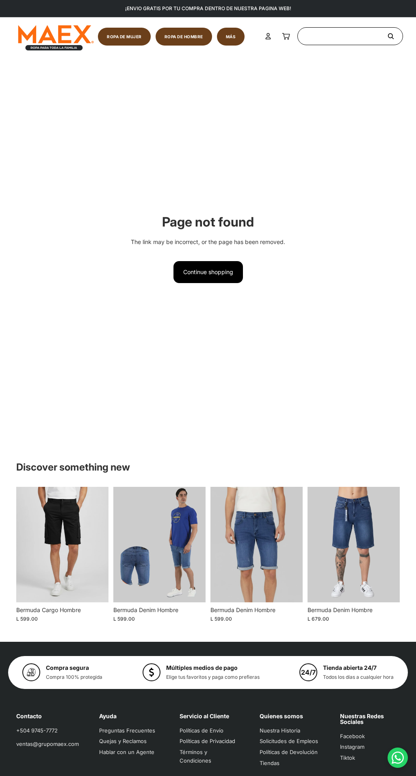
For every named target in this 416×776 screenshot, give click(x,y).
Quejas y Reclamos (123, 741)
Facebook (352, 736)
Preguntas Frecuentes (127, 730)
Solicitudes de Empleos (289, 741)
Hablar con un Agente (126, 752)
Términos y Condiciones (195, 756)
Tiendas (270, 763)
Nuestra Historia (280, 730)
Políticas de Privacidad (207, 741)
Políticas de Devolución (289, 752)
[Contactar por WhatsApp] (398, 758)
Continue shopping (208, 271)
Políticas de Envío (201, 730)
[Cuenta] (268, 36)
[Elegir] (96, 589)
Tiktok (347, 757)
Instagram (352, 746)
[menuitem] (231, 37)
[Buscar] (350, 36)
